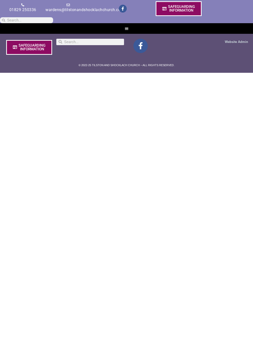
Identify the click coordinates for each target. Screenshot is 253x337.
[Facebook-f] (123, 9)
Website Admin (236, 42)
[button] (126, 28)
